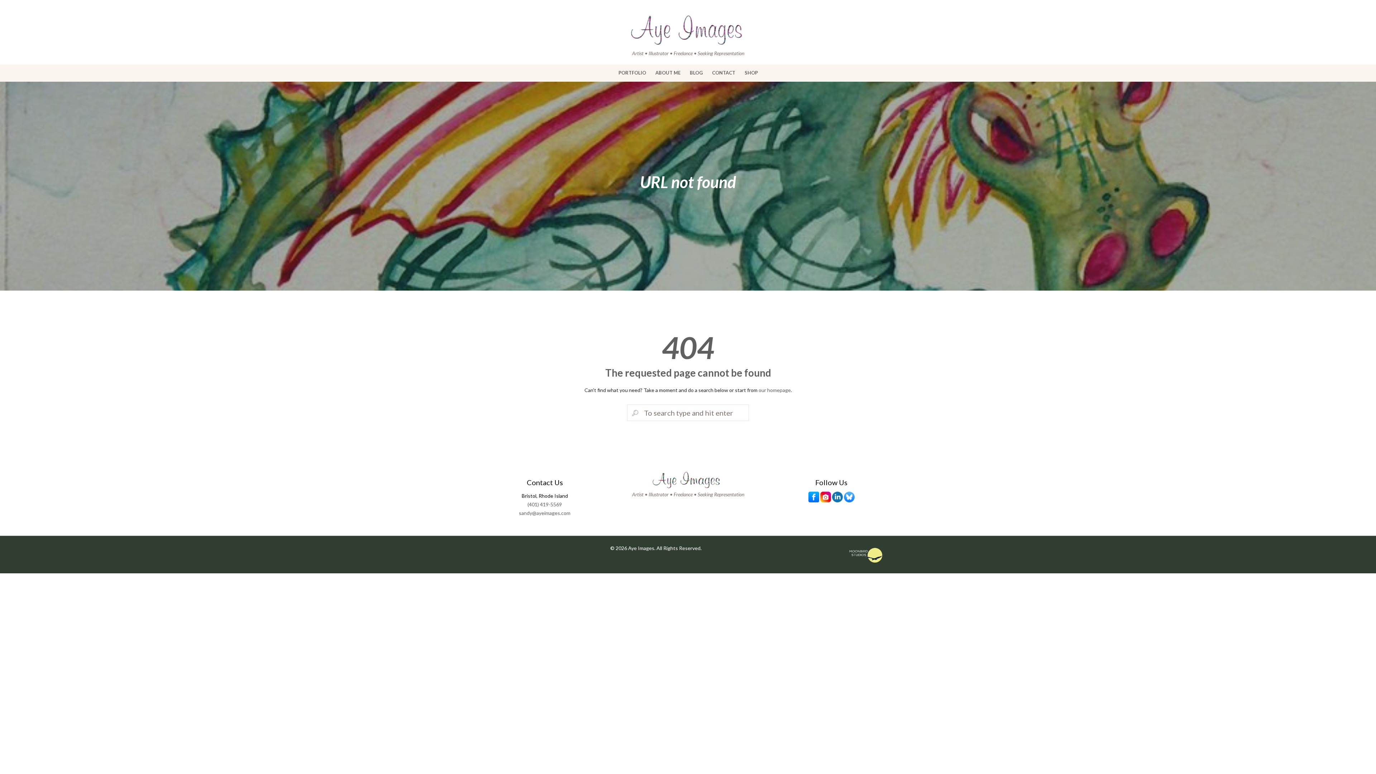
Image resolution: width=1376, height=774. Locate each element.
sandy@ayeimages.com (544, 513)
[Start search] (634, 413)
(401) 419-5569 (544, 504)
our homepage (775, 390)
